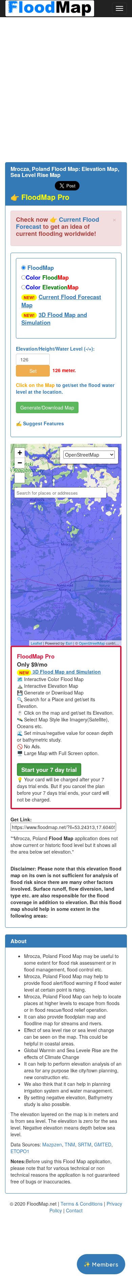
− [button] (20, 463)
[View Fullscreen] (20, 478)
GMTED (102, 1144)
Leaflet (36, 643)
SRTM (84, 1144)
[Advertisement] (66, 89)
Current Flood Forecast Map (61, 301)
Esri (69, 643)
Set (33, 370)
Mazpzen (52, 1144)
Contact (74, 1210)
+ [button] (20, 453)
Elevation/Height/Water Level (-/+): (55, 348)
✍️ (40, 423)
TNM (70, 1144)
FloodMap (40, 267)
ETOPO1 (19, 1151)
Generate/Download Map (47, 407)
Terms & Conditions (82, 1203)
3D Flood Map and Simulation (54, 319)
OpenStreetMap (92, 643)
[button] (49, 769)
